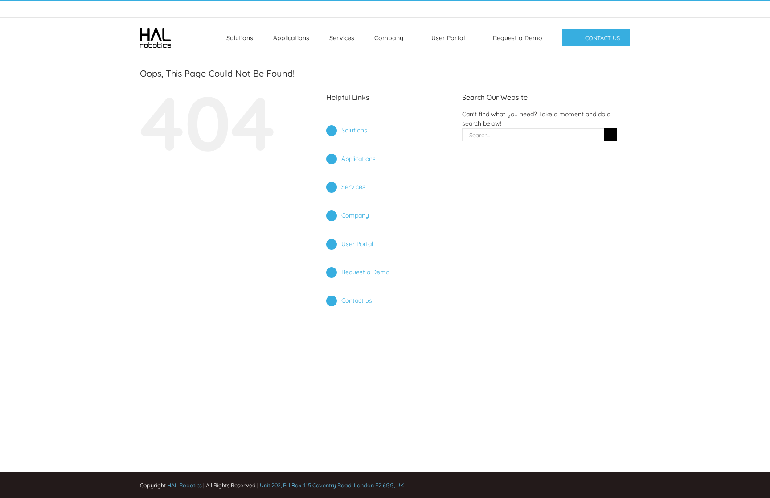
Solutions (354, 130)
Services (353, 187)
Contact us (356, 300)
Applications (358, 159)
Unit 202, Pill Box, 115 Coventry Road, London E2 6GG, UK (332, 485)
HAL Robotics (184, 485)
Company (355, 215)
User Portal (357, 244)
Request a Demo (365, 272)
